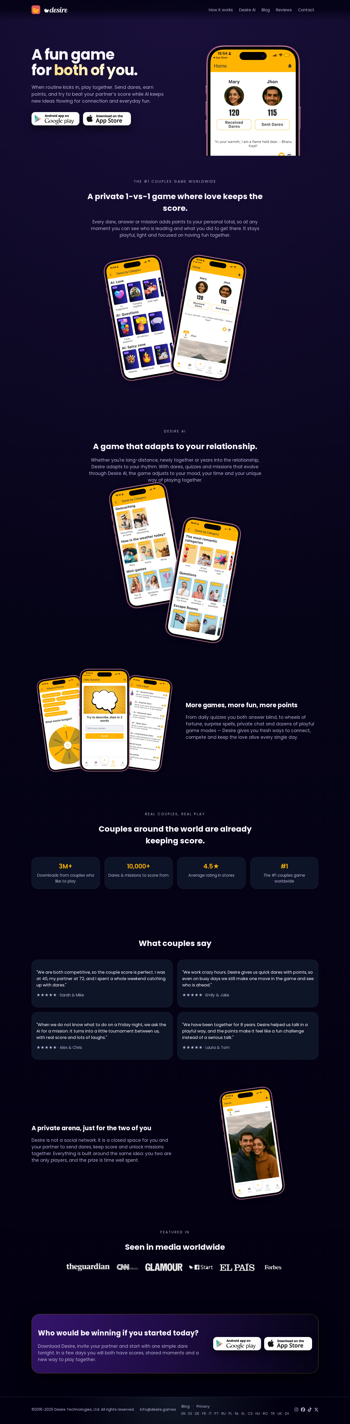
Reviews (284, 10)
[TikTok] (310, 1409)
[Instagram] (296, 1409)
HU (257, 1413)
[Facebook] (303, 1409)
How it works (221, 10)
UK (279, 1413)
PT (216, 1413)
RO (265, 1413)
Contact (306, 10)
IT (210, 1413)
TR (273, 1413)
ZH (287, 1413)
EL (243, 1413)
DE (197, 1413)
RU (223, 1413)
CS (250, 1413)
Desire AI (247, 10)
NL (237, 1413)
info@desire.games (158, 1409)
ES (190, 1413)
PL (230, 1413)
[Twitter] (316, 1409)
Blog (266, 10)
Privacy (203, 1406)
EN (183, 1413)
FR (204, 1413)
